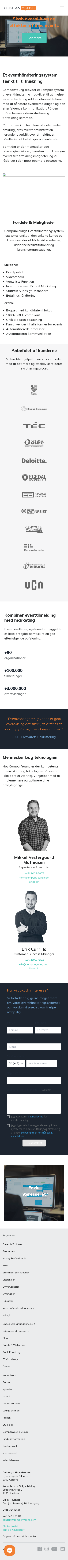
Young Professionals (14, 1258)
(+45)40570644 (34, 960)
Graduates (9, 1251)
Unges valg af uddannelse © (19, 1323)
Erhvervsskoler (11, 1286)
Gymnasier (9, 1293)
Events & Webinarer (14, 1345)
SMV (5, 1265)
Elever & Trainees (12, 1244)
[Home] (20, 8)
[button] (9, 1550)
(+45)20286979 (34, 873)
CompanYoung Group (15, 1431)
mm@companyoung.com (34, 877)
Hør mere (34, 38)
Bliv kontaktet (10, 1526)
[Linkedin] (61, 1549)
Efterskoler (9, 1279)
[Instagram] (46, 1549)
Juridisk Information (14, 1438)
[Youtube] (54, 1549)
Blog (5, 1338)
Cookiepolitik (10, 1446)
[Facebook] (39, 1549)
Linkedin (34, 881)
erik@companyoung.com (34, 964)
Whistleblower (11, 1460)
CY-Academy (10, 1359)
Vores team (9, 1375)
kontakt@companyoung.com (19, 1519)
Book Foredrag (11, 1352)
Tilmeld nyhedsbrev (14, 1529)
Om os (6, 1366)
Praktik (6, 1417)
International (10, 1453)
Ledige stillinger (11, 1410)
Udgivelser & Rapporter (16, 1331)
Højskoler (8, 1300)
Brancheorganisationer (16, 1272)
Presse (6, 1382)
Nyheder (7, 1389)
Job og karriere (11, 1403)
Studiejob (8, 1424)
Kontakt (7, 1396)
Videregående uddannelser (18, 1308)
